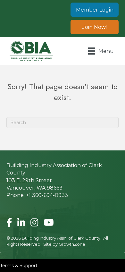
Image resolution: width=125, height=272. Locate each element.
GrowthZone (72, 244)
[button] (95, 10)
